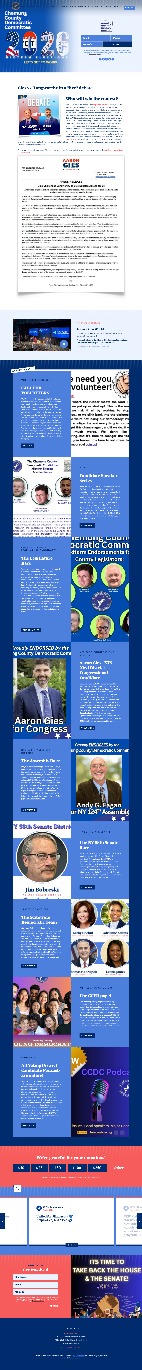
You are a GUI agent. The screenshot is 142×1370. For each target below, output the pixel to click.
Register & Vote (69, 6)
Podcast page (103, 877)
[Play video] (64, 344)
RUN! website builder (74, 1348)
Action (46, 6)
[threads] (106, 59)
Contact (116, 6)
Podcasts (56, 6)
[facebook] (100, 59)
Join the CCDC (97, 6)
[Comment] (71, 1245)
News (108, 6)
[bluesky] (109, 59)
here (43, 144)
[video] (112, 59)
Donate (129, 8)
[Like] (68, 1245)
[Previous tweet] (2, 1221)
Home (18, 6)
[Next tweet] (139, 1221)
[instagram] (103, 59)
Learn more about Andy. (35, 798)
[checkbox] (82, 51)
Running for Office (30, 6)
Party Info (82, 6)
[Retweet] (74, 1245)
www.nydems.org (79, 1356)
